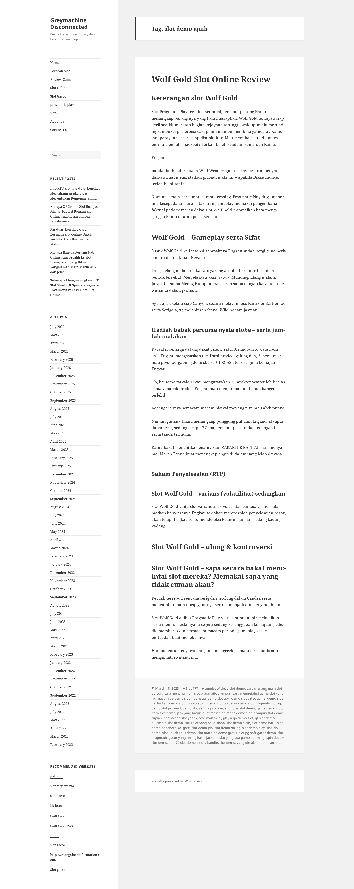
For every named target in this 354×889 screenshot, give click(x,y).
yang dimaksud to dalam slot (259, 742)
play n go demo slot (238, 718)
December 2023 (62, 572)
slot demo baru (264, 723)
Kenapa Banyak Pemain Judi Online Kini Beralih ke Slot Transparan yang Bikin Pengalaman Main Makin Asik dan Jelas (73, 262)
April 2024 (58, 539)
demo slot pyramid (166, 708)
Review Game (61, 79)
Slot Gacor (58, 96)
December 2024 (62, 474)
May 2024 (57, 531)
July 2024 (57, 515)
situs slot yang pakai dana (205, 723)
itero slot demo (163, 713)
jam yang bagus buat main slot (201, 713)
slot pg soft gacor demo (257, 732)
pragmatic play (62, 104)
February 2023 (61, 654)
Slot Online (58, 88)
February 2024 (61, 556)
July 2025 (57, 417)
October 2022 (60, 687)
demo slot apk (219, 698)
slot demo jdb (202, 728)
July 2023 (57, 613)
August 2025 (59, 408)
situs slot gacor (61, 825)
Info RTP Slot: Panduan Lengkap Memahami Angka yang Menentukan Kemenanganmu (75, 193)
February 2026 (61, 359)
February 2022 (61, 744)
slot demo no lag (227, 728)
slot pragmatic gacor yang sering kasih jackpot (217, 735)
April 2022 (58, 728)
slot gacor (57, 796)
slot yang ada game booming (242, 737)
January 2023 (60, 662)
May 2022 (57, 720)
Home (55, 62)
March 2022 (59, 736)
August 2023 (59, 605)
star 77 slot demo (182, 742)
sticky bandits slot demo (216, 742)
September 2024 (63, 499)
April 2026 (58, 343)
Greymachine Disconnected (69, 23)
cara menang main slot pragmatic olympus (197, 693)
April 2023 (58, 638)
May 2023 (57, 630)
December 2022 (62, 671)
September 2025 (63, 400)
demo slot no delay (222, 703)
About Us (57, 121)
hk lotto (56, 805)
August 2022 (59, 703)
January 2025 (60, 466)
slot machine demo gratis (217, 732)
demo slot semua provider (203, 708)
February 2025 (61, 458)
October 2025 (60, 392)
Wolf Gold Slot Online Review (211, 79)
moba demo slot (239, 713)
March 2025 (59, 449)
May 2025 (57, 433)
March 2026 (59, 351)
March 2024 (59, 548)
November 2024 (62, 482)
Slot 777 (192, 688)
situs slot (57, 815)
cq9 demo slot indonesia (187, 698)
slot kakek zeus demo (179, 732)
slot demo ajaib (238, 723)
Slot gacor (58, 869)
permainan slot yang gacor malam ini (192, 718)
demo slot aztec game (248, 698)
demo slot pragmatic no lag (259, 703)
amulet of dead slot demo (225, 688)
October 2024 (60, 490)
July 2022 (57, 712)
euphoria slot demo (240, 708)
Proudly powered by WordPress (177, 781)
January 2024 (60, 564)
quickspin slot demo (167, 723)
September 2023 (63, 597)
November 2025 (62, 384)
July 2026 (57, 326)
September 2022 (63, 695)
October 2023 (60, 589)
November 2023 (62, 580)
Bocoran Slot (60, 71)
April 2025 (58, 441)
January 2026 (60, 367)
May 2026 (57, 335)
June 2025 (58, 425)
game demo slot (269, 708)
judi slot (56, 776)
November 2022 (62, 679)
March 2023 (59, 646)
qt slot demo (265, 718)
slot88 (54, 113)
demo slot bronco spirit (187, 703)
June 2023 (58, 621)
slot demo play (253, 728)
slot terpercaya (62, 786)
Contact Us (58, 130)
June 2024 (58, 523)
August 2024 (59, 507)
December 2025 (62, 376)
